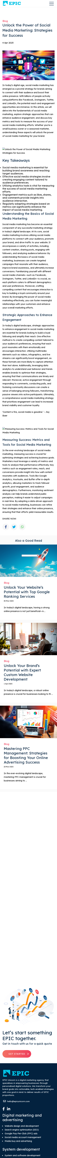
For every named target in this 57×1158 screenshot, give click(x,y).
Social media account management (23, 1137)
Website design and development (22, 1126)
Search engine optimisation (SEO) (22, 1130)
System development (21, 1149)
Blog (5, 21)
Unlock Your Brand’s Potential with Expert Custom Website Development (22, 672)
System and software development (22, 1155)
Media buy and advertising (18, 1141)
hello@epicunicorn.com (18, 1101)
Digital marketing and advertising (22, 1117)
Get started (17, 1054)
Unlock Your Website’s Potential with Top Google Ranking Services (27, 592)
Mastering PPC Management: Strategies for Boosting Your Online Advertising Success (26, 755)
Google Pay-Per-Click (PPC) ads (21, 1133)
